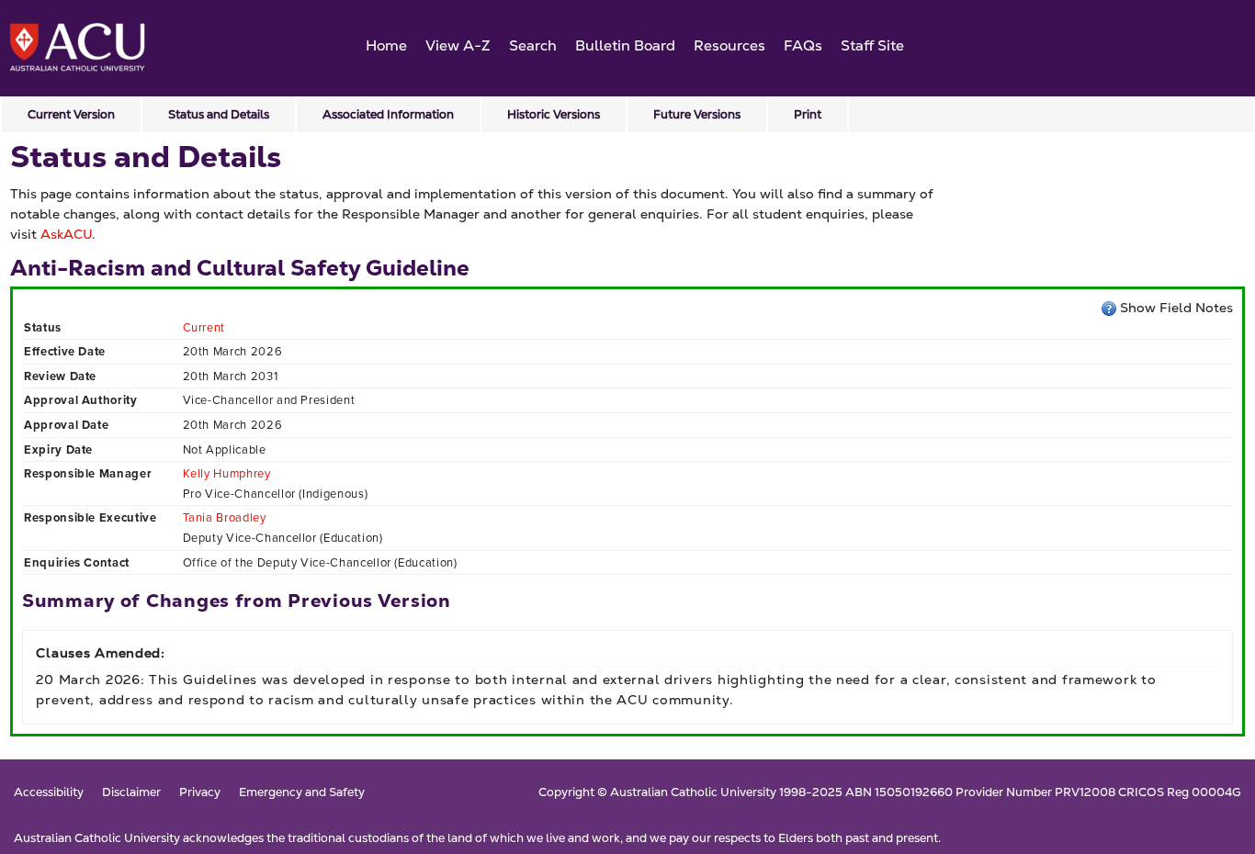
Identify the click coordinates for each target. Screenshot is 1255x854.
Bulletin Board (625, 45)
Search (533, 45)
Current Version (71, 114)
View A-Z (458, 45)
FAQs (803, 45)
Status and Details (218, 114)
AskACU (66, 234)
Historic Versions (553, 114)
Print (807, 114)
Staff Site (872, 45)
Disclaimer (131, 793)
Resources (729, 45)
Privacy (199, 793)
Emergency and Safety (302, 793)
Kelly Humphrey (227, 473)
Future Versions (697, 114)
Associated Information (388, 114)
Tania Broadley (224, 517)
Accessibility (49, 793)
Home (386, 45)
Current (204, 327)
